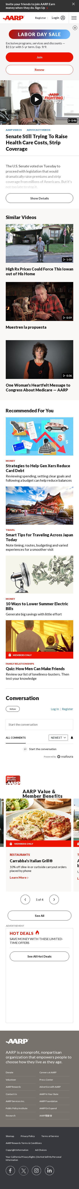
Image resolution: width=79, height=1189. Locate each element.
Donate (9, 1072)
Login (55, 17)
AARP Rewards (13, 1086)
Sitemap (10, 1136)
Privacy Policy (28, 1136)
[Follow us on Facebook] (10, 1171)
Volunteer (11, 1079)
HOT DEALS (22, 933)
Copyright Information (17, 1149)
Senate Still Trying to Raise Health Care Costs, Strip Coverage (36, 142)
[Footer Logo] (39, 1041)
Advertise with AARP (50, 1086)
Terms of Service (50, 1136)
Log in (55, 709)
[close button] (75, 27)
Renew (39, 69)
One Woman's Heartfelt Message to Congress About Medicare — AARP (38, 387)
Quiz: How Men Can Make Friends (35, 668)
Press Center (46, 1079)
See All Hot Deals (39, 956)
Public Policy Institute (16, 1108)
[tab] (16, 738)
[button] (25, 899)
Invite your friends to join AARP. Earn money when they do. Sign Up (30, 6)
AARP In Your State (49, 1094)
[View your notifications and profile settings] (71, 738)
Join (39, 57)
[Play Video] (36, 99)
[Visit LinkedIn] (49, 1171)
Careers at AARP (48, 1072)
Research (11, 1115)
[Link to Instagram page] (36, 1171)
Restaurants (20, 854)
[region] (39, 731)
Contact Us (11, 1094)
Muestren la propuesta (26, 327)
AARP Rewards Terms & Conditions (24, 1143)
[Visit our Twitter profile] (23, 1171)
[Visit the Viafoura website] (65, 756)
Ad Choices (41, 1149)
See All (39, 915)
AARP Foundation (49, 1101)
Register (40, 17)
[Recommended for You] (39, 436)
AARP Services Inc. (15, 1101)
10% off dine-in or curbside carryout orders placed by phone (38, 868)
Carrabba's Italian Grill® (31, 860)
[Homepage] (13, 18)
